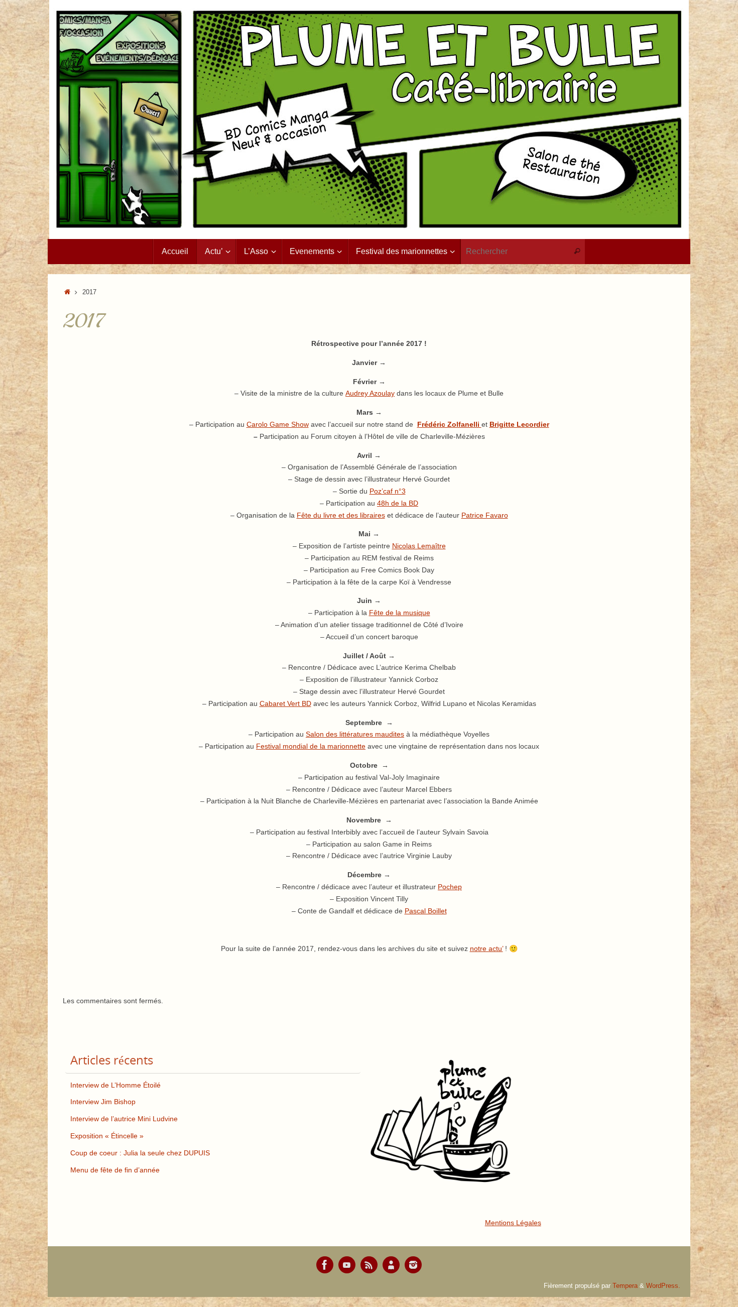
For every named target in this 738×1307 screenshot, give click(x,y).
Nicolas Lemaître (419, 546)
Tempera (625, 1285)
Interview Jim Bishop (103, 1102)
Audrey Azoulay (370, 393)
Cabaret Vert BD (285, 703)
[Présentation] (391, 1264)
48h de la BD (397, 503)
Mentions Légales (513, 1223)
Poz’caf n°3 (388, 491)
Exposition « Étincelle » (107, 1136)
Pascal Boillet (426, 911)
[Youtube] (346, 1264)
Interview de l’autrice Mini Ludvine (124, 1119)
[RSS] (369, 1264)
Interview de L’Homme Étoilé (115, 1085)
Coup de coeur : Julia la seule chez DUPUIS (140, 1153)
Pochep (450, 887)
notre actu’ (486, 948)
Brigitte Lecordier (519, 424)
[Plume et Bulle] (324, 1264)
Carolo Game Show (278, 424)
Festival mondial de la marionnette (310, 746)
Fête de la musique (399, 613)
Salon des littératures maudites (355, 734)
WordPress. (663, 1285)
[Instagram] (413, 1264)
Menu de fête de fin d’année (115, 1170)
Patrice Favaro (484, 515)
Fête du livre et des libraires (341, 515)
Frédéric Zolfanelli (449, 424)
